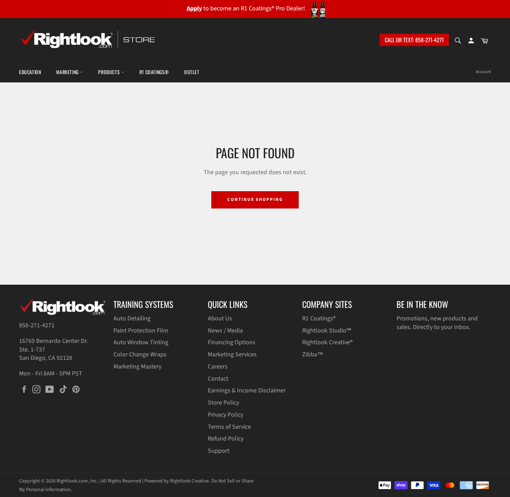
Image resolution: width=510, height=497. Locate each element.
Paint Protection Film (140, 330)
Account (483, 72)
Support (218, 450)
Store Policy (223, 402)
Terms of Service (229, 427)
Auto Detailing (132, 318)
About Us (220, 318)
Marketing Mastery (137, 366)
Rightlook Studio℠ (326, 330)
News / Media (225, 330)
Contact (218, 378)
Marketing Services (232, 354)
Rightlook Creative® (327, 342)
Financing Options (231, 342)
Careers (218, 366)
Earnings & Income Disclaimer (247, 390)
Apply (194, 8)
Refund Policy (226, 438)
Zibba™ (312, 354)
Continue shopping (255, 199)
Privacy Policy (225, 414)
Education (30, 72)
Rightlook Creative (189, 481)
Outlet (191, 72)
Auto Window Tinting (140, 342)
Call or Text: (414, 40)
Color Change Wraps (140, 354)
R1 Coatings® (154, 72)
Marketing (68, 72)
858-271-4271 (36, 325)
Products (109, 72)
